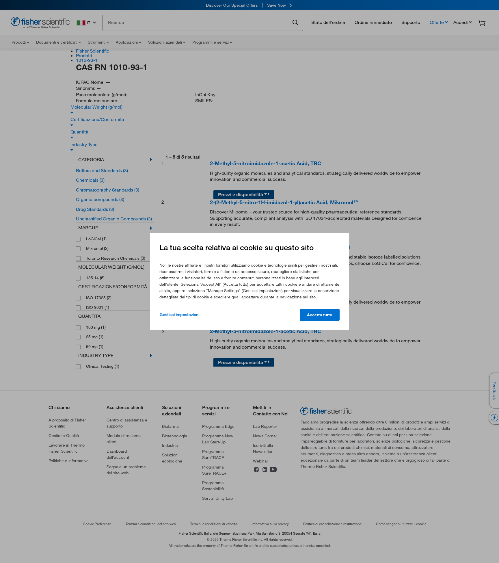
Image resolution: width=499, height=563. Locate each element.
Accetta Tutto (319, 314)
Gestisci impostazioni (179, 314)
